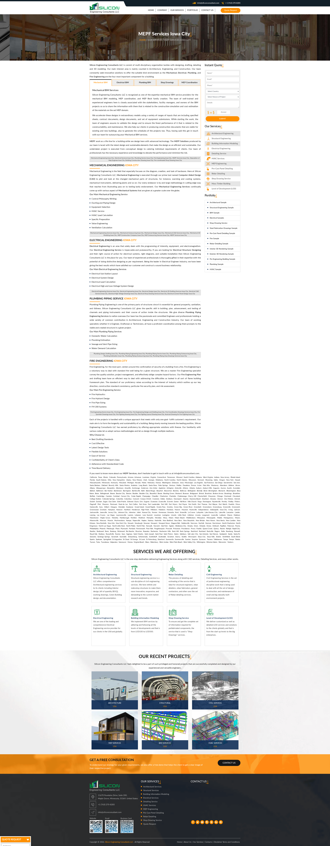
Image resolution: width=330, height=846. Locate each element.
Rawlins (92, 531)
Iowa (182, 483)
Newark (131, 523)
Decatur (213, 499)
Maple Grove (105, 518)
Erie (141, 502)
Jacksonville (94, 512)
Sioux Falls (211, 537)
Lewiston (157, 515)
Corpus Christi (145, 499)
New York (230, 480)
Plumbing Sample (216, 264)
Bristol (201, 493)
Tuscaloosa (105, 542)
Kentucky (114, 483)
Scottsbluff (153, 537)
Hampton (111, 510)
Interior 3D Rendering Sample (221, 249)
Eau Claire (112, 502)
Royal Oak (93, 534)
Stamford (161, 539)
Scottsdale (162, 537)
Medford (141, 518)
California (93, 477)
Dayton (185, 499)
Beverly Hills (113, 485)
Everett (170, 502)
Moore (237, 518)
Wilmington (201, 542)
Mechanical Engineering (114, 165)
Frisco (238, 504)
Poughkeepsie (159, 529)
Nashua (150, 520)
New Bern (178, 520)
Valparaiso (113, 542)
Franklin (231, 504)
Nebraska (150, 483)
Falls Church (192, 502)
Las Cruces (101, 515)
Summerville (179, 539)
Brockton (208, 493)
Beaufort (159, 491)
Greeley (170, 507)
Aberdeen (223, 485)
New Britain (200, 520)
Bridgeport (194, 493)
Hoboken (162, 510)
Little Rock (182, 515)
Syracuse (202, 539)
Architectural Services (152, 787)
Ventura (172, 485)
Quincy (216, 529)
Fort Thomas (202, 504)
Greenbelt (197, 507)
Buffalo (92, 496)
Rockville (210, 531)
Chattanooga (182, 496)
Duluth (92, 502)
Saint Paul (158, 534)
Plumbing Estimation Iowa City (114, 356)
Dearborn (205, 499)
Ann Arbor (153, 488)
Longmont (205, 515)
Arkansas (137, 477)
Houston (185, 510)
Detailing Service (219, 154)
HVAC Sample (215, 269)
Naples (144, 520)
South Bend (235, 537)
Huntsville (193, 510)
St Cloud (126, 539)
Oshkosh (215, 526)
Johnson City (123, 512)
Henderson (136, 510)
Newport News (164, 523)
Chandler (155, 496)
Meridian (158, 518)
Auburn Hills (207, 488)
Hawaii (237, 480)
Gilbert (106, 507)
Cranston (155, 499)
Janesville (103, 512)
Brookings (228, 493)
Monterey (214, 485)
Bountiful (153, 493)
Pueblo (198, 529)
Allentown (119, 488)
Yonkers (230, 542)
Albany (92, 488)
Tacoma (209, 539)
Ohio (109, 480)
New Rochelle (101, 523)
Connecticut (161, 477)
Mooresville (94, 520)
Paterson (230, 526)
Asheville (178, 488)
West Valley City (189, 542)
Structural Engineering (221, 138)
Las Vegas (111, 515)
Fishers (237, 502)
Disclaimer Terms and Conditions (227, 842)
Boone (112, 493)
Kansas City (146, 512)
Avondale (236, 488)
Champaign (146, 496)
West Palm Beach (176, 542)
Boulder (135, 493)
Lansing (92, 515)
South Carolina (189, 477)
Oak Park (164, 526)
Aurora (223, 488)
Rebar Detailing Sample (219, 244)
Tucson (92, 542)
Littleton (191, 515)
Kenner (154, 512)
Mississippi (189, 483)
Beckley (176, 491)
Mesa (165, 518)
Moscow (103, 520)
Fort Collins (133, 504)
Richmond (121, 531)
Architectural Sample (218, 202)
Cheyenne (212, 496)
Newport (154, 523)
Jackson (237, 510)
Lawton (130, 515)
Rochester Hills (165, 531)
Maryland (122, 483)
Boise (97, 493)
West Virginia (208, 477)
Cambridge (100, 496)
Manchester (94, 518)
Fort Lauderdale (154, 504)
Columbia (119, 499)
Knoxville (183, 512)
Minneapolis (211, 518)
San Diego (218, 483)
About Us (187, 842)
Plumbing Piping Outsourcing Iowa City (183, 353)
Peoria (237, 526)
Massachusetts (95, 483)
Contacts (208, 842)
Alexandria (110, 488)
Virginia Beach (139, 542)
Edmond (130, 502)
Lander (237, 512)
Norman (208, 523)
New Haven (210, 520)
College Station (95, 499)
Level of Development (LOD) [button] (224, 189)
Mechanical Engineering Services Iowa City (104, 233)
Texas (100, 477)
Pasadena (186, 485)
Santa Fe (237, 534)
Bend (205, 491)
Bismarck (221, 491)
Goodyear (129, 507)
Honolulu (170, 510)
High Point (145, 510)
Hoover (177, 510)
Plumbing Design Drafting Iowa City (106, 353)
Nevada (138, 483)
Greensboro (207, 507)
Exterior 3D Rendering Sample (222, 254)
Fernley (224, 502)
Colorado (112, 477)
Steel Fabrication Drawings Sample (223, 228)
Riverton (138, 531)
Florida (92, 480)
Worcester (222, 542)
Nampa (128, 520)
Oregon (222, 480)
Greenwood (94, 510)
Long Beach (143, 485)
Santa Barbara (95, 485)
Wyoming (208, 480)
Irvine (199, 485)
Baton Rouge (150, 491)
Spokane (99, 539)
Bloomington (231, 491)
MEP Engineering (219, 164)
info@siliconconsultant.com (208, 3)
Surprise (195, 539)
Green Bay (178, 507)
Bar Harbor (109, 491)
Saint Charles (138, 534)
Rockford (194, 531)
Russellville (110, 534)
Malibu (178, 485)
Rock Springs (184, 531)
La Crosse (191, 512)
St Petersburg (151, 539)
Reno (107, 531)
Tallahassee (218, 539)
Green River (187, 507)
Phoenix (102, 529)
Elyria (136, 502)
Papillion (223, 526)
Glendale (121, 507)
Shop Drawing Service (218, 223)
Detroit (237, 499)
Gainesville (94, 507)
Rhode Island (235, 477)
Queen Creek (207, 529)
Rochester (154, 531)
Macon (229, 515)
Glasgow (114, 507)
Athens (185, 488)
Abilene (231, 485)
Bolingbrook (104, 493)
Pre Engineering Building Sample (222, 259)
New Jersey (225, 477)
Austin (229, 488)
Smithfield (226, 537)
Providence (185, 529)
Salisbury (183, 534)
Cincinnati (227, 496)
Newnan (147, 523)
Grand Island (139, 507)
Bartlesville (136, 491)
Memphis (150, 518)
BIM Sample (214, 213)
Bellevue (183, 491)
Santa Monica (125, 485)
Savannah (114, 537)
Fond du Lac (123, 504)
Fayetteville (216, 502)
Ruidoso (101, 534)
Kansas (158, 483)
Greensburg (217, 507)
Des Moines (228, 499)
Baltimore (99, 491)
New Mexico (137, 480)
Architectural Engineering (222, 133)
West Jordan (163, 542)
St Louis (142, 539)
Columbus (128, 499)
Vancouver (122, 542)
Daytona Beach (195, 499)
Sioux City (201, 537)
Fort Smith (192, 504)
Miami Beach (180, 518)
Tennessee (171, 477)
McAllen (134, 518)
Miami (171, 518)
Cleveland (236, 496)
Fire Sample (214, 238)
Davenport (178, 499)
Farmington (207, 502)
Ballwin (92, 491)
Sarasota (93, 537)
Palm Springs (163, 485)
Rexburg (113, 531)
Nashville (158, 520)
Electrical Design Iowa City (151, 291)
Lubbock (223, 515)
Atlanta (192, 488)
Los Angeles (198, 483)
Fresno (193, 485)
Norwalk (149, 526)
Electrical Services (151, 798)
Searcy (177, 537)
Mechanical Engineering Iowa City (102, 158)
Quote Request (230, 10)
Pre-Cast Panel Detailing (222, 169)
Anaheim (134, 485)
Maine (144, 483)
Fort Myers (173, 504)
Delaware (175, 483)
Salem (176, 534)
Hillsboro (154, 510)
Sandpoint (223, 534)
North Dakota (182, 480)
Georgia (151, 480)
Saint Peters (168, 534)
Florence (105, 504)
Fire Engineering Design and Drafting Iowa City (148, 412)
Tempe (231, 539)
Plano (117, 529)
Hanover (119, 510)
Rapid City (236, 529)
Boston (128, 493)
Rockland (202, 531)
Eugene (146, 502)
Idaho (216, 480)
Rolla (223, 531)
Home (142, 40)
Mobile (219, 518)
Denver (220, 499)
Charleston (164, 496)
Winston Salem (211, 542)
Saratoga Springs (103, 537)
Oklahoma (159, 480)
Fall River (183, 502)
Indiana (216, 477)
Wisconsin (192, 480)
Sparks (92, 539)
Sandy (230, 534)
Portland (132, 529)
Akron (237, 485)
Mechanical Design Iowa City (154, 233)
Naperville (136, 520)
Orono (209, 526)
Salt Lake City (193, 534)
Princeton (176, 529)
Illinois (105, 477)
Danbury (169, 499)
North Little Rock (118, 526)
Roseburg (229, 531)
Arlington (170, 488)
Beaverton (168, 491)
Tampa (225, 539)
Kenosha (170, 512)
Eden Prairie (121, 502)
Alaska (128, 480)
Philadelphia (94, 529)
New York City (121, 523)
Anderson (144, 488)
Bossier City (120, 493)
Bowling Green (168, 493)
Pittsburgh (110, 529)
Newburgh (138, 523)
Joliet (139, 512)
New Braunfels (188, 520)
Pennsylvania (121, 477)
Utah (145, 480)
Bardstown (118, 491)
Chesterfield (202, 496)
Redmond (100, 531)
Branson (186, 493)
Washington (166, 483)
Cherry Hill (192, 496)
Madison (237, 515)
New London (231, 520)
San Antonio (203, 534)
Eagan (105, 502)
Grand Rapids (150, 507)
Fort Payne (183, 504)
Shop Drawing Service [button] (221, 179)
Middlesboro (190, 518)
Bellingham (192, 491)
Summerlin (170, 539)
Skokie (218, 537)
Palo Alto (206, 485)
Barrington (127, 491)
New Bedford (168, 520)
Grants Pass (161, 507)
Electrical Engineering (113, 240)
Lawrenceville (121, 515)
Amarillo (128, 488)
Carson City (125, 496)
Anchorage (136, 488)
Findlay (230, 502)
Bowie (160, 493)
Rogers (217, 531)
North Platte (130, 526)
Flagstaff (93, 504)
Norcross (194, 523)
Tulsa (98, 542)
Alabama (199, 477)
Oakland (104, 485)
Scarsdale (123, 537)
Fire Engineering (108, 361)
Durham (99, 502)
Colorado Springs (108, 499)
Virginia (153, 477)
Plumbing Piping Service (113, 298)
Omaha (190, 526)
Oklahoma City (180, 526)
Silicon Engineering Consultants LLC (119, 842)
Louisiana (145, 477)
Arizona (130, 477)
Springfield (107, 539)
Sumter (188, 539)
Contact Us (229, 763)
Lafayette (199, 512)
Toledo (237, 539)
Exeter (176, 502)
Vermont (200, 480)
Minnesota (106, 483)
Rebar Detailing (218, 174)
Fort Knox (143, 504)
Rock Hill (175, 531)
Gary (101, 507)
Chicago (220, 496)
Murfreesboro (119, 520)
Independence (203, 510)
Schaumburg (132, 537)
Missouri (179, 477)
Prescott (169, 529)
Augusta (216, 488)
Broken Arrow (218, 493)
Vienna (130, 542)
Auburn (198, 488)
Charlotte (172, 496)
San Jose (237, 483)
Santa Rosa (153, 485)
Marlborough (124, 518)
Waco (147, 542)
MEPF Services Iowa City (180, 158)
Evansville (162, 502)
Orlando (202, 526)
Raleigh (228, 529)
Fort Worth (223, 504)
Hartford (127, 510)
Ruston (117, 534)
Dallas (162, 499)
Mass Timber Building (221, 184)
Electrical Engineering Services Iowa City (105, 291)
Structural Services (151, 790)
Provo (193, 529)
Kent (177, 512)
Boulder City (143, 493)
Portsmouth (140, 529)
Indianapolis (214, 510)
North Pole (141, 526)
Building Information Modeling (156, 794)
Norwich (157, 526)
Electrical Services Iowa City (124, 158)
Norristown (216, 523)
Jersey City (112, 512)
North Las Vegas (105, 526)
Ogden (171, 526)
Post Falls (149, 529)
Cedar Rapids (136, 496)
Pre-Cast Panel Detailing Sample (222, 233)
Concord (136, 499)
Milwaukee (201, 518)
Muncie (110, 520)
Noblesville (185, 523)
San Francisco (209, 483)
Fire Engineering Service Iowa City (101, 412)
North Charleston (228, 523)
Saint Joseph (149, 534)
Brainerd (178, 493)
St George (134, 539)
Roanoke (146, 531)
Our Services (198, 842)
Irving (230, 510)
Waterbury (154, 542)
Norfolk (201, 523)
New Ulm (111, 523)
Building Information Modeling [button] (225, 144)
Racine (222, 529)
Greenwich (236, 507)
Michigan (130, 483)
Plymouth (124, 529)
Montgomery (228, 518)
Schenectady (143, 537)
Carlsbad (116, 496)
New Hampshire (119, 480)
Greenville (227, 507)
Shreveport (192, 537)
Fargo (200, 502)
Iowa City (223, 510)
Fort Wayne (213, 504)
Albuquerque (101, 488)
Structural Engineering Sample (222, 208)
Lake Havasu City (211, 512)
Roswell (237, 531)
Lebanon (138, 515)
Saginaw (129, 534)
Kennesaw (162, 512)
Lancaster (230, 512)
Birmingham (212, 491)
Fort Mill (164, 504)
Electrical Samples (217, 218)
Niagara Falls (175, 523)
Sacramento (228, 483)
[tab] (222, 133)
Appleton (162, 488)
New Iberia (220, 520)
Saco (123, 534)
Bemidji (199, 491)
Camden (109, 496)
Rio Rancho (130, 531)
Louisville (214, 515)
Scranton (170, 537)
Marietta (115, 518)
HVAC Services (218, 159)
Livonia (197, 515)
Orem (196, 526)
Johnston (132, 512)
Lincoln (173, 515)
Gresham (103, 510)
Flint (99, 504)
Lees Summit (147, 515)
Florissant (113, 504)
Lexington (166, 515)
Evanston (154, 502)
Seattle (184, 537)
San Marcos (214, 534)
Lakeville (222, 512)
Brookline (236, 493)
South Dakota (101, 480)
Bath (143, 491)
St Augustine (117, 539)
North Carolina (169, 480)
